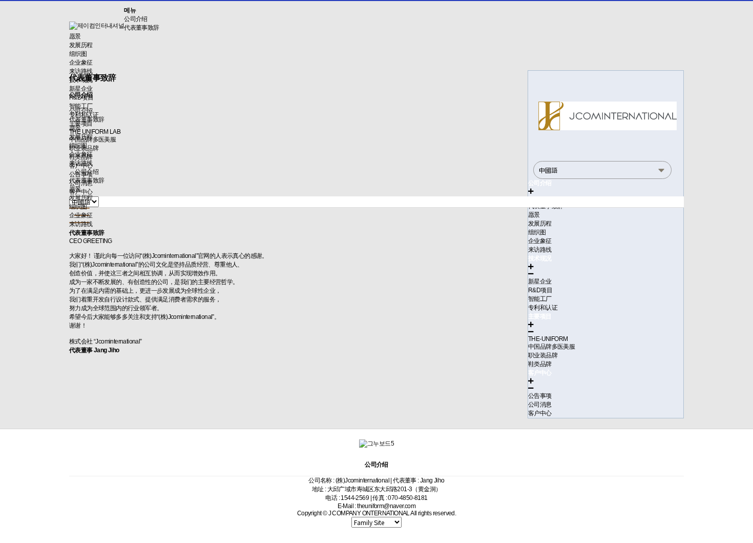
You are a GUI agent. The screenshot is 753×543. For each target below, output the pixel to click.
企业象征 (81, 62)
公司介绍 (136, 19)
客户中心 (540, 413)
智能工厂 (540, 299)
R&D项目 (540, 290)
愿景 (75, 36)
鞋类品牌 (540, 364)
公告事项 (540, 395)
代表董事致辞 (141, 27)
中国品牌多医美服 (551, 346)
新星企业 (540, 281)
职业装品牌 (542, 355)
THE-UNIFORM (548, 339)
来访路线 (81, 163)
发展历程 (81, 45)
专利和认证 (542, 307)
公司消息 (540, 404)
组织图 (78, 53)
